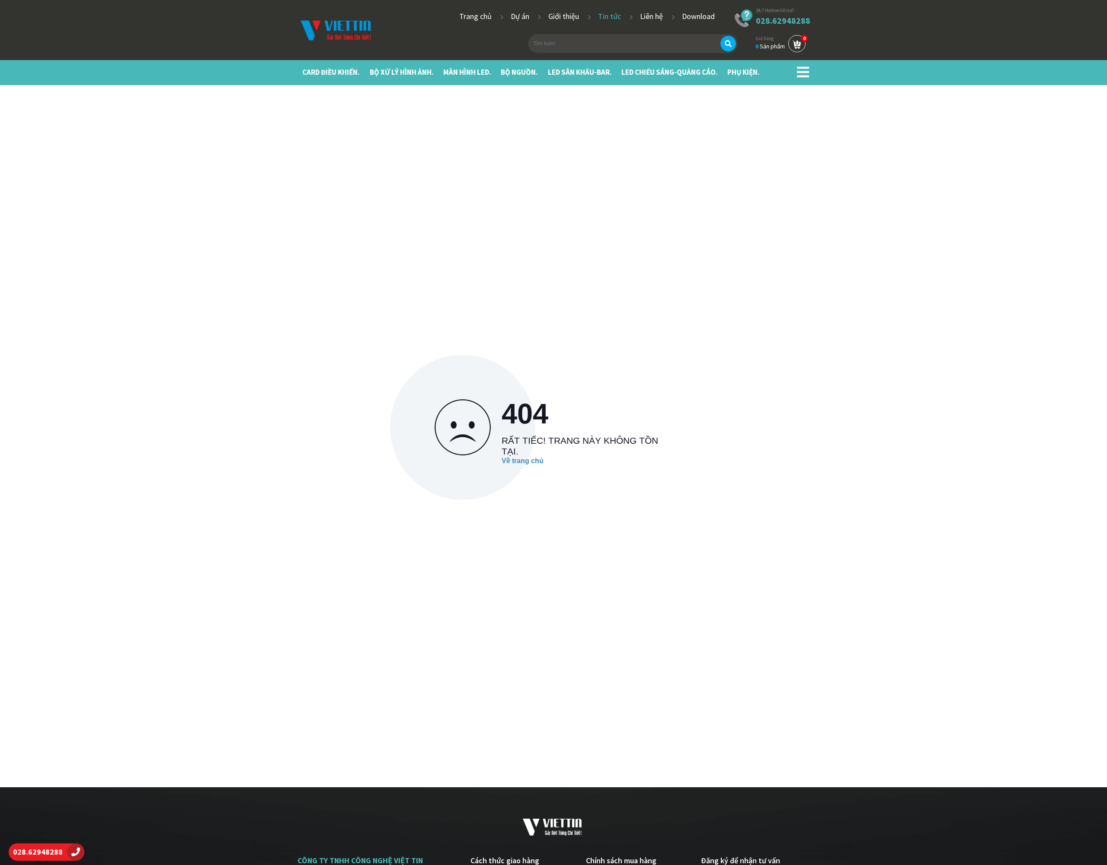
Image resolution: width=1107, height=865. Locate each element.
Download (698, 16)
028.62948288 (783, 20)
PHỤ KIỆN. (743, 72)
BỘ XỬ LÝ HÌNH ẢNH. (402, 72)
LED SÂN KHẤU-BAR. (580, 72)
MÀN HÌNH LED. (467, 72)
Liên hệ (652, 16)
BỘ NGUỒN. (519, 72)
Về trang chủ (523, 460)
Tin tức (610, 16)
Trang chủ (476, 16)
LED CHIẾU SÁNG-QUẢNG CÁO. (669, 72)
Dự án (521, 16)
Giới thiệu (564, 16)
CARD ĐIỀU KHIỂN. (331, 72)
